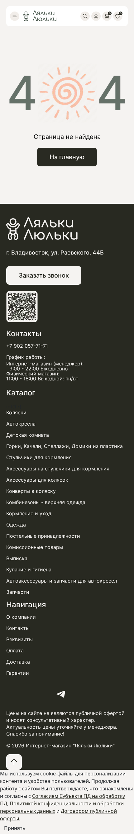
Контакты (18, 628)
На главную (67, 157)
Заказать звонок (44, 275)
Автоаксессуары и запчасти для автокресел (61, 581)
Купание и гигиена (28, 569)
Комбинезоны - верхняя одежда (45, 502)
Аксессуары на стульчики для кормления (57, 468)
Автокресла (21, 424)
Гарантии (17, 673)
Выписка (16, 558)
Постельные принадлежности (43, 536)
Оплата (15, 650)
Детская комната (27, 435)
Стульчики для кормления (39, 457)
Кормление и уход (28, 513)
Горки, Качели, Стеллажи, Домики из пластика (64, 446)
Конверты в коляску (31, 491)
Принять (15, 828)
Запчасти (17, 592)
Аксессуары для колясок (37, 480)
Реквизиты (19, 639)
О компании (21, 617)
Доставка (18, 662)
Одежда (16, 524)
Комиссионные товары (34, 547)
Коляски (16, 412)
